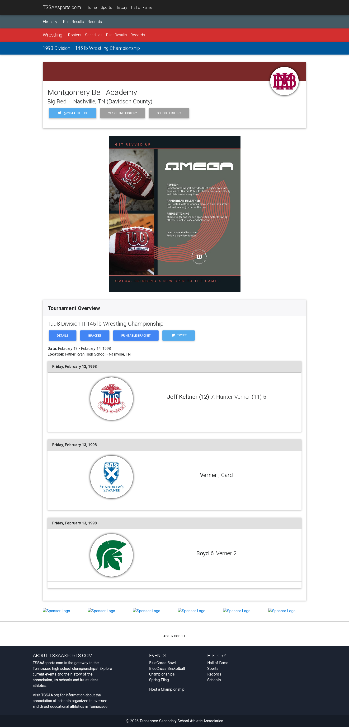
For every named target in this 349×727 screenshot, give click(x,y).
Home (92, 7)
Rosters (74, 35)
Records (95, 21)
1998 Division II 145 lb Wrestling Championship (91, 48)
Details (62, 335)
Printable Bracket (136, 335)
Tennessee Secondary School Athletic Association (181, 721)
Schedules (93, 35)
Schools (214, 680)
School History (169, 113)
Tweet (182, 335)
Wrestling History (122, 113)
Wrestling (52, 35)
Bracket (94, 335)
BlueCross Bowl (162, 663)
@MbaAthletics (75, 113)
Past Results (73, 21)
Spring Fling (159, 680)
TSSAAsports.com (62, 7)
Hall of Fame (141, 7)
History (121, 7)
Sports (106, 7)
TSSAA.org (50, 695)
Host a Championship (166, 689)
